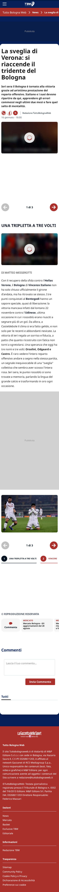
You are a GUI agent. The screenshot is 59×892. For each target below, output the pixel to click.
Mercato (7, 820)
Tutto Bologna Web (14, 12)
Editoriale (8, 833)
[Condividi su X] (15, 113)
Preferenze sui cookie (14, 884)
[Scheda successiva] (54, 207)
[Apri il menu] (5, 4)
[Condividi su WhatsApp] (3, 113)
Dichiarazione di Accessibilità (19, 880)
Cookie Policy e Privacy (15, 876)
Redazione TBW (11, 850)
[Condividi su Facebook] (9, 113)
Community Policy (12, 871)
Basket (6, 824)
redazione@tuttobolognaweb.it (36, 777)
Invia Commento (40, 682)
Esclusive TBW (10, 828)
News (35, 12)
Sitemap (7, 867)
